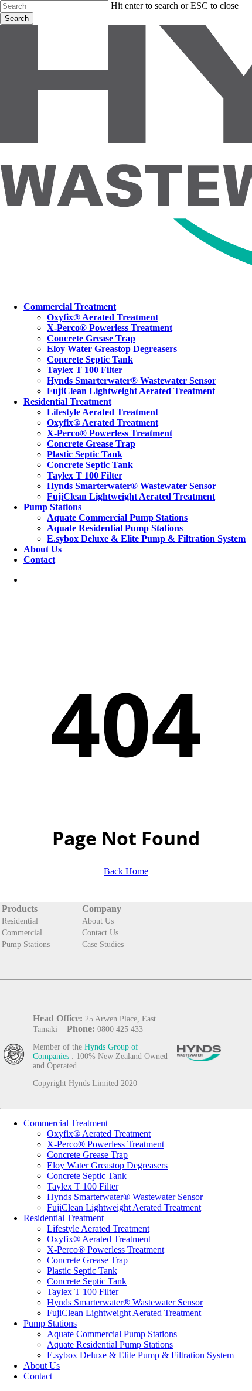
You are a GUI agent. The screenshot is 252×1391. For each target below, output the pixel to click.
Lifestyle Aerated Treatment (98, 1228)
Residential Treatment (63, 1218)
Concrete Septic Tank (87, 1176)
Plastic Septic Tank (82, 1271)
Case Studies (103, 944)
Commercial (22, 932)
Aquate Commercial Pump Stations (112, 1334)
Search (17, 18)
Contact (37, 1376)
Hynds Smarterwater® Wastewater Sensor (125, 1197)
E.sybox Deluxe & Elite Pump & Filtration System (140, 1355)
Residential (20, 921)
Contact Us (100, 932)
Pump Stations (26, 944)
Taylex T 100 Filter (82, 1186)
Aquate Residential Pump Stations (110, 1344)
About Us (98, 921)
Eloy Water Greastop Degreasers (107, 1165)
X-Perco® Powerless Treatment (105, 1144)
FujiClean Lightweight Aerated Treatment (124, 1207)
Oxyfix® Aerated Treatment (99, 1134)
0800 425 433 (120, 1029)
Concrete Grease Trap (87, 1155)
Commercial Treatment (65, 1123)
